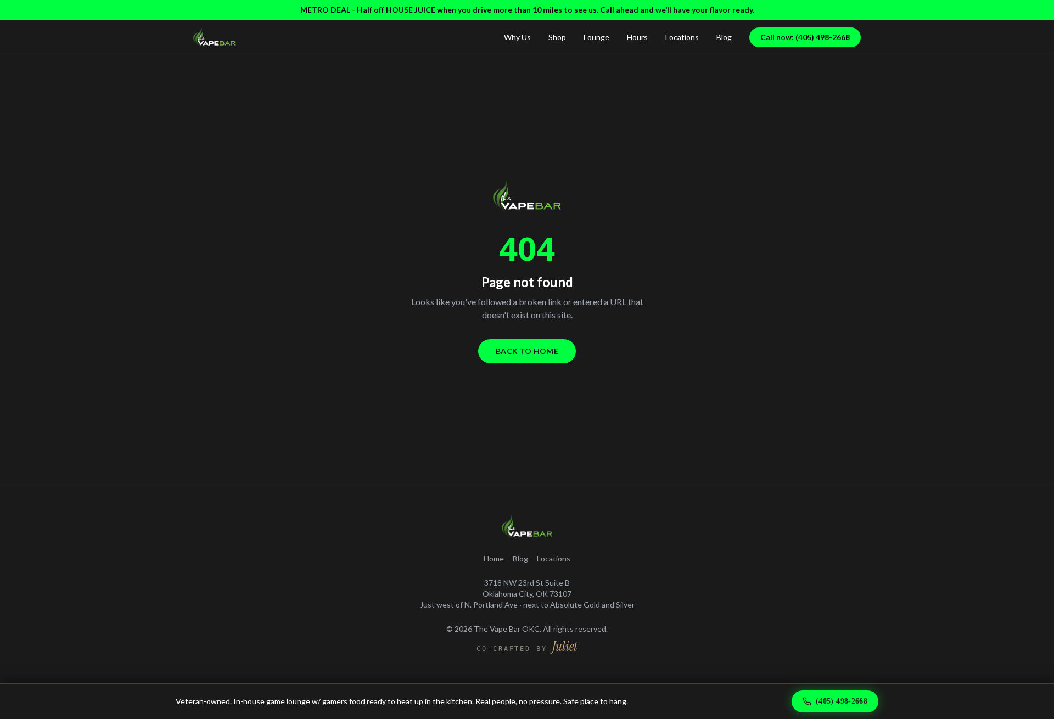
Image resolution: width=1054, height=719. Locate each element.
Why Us (517, 37)
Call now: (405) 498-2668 (805, 37)
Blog (724, 37)
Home (494, 558)
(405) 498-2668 (841, 701)
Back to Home (527, 351)
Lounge (596, 37)
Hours (637, 37)
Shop (557, 37)
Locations (682, 37)
